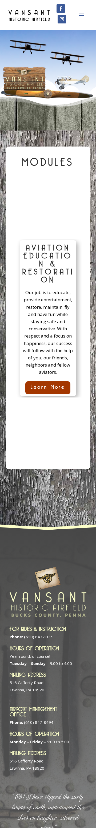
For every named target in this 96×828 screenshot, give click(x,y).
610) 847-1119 (39, 636)
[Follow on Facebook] (61, 8)
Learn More (48, 386)
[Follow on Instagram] (62, 19)
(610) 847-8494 (38, 722)
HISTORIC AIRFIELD (30, 18)
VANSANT (31, 11)
